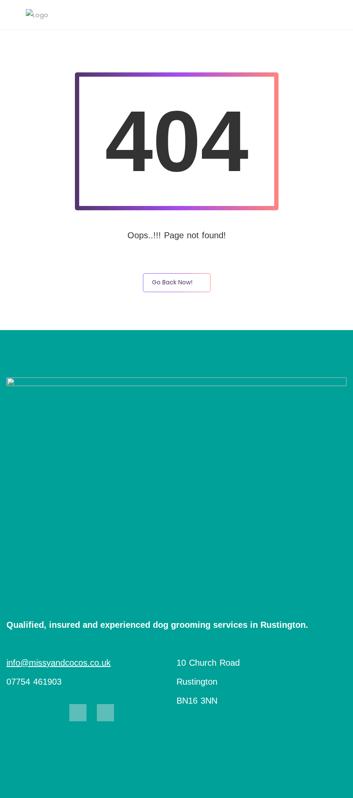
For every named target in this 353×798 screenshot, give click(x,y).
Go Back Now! (172, 282)
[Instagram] (105, 712)
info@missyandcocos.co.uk (58, 662)
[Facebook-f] (78, 712)
